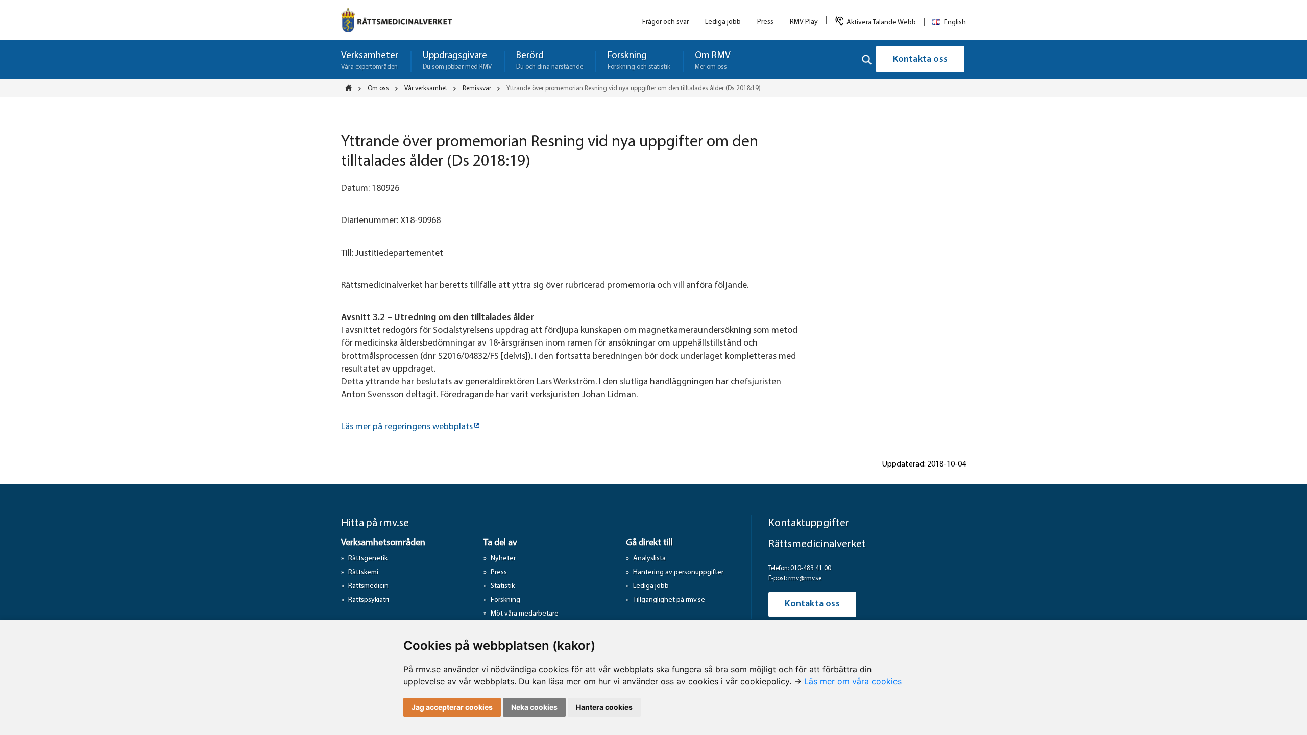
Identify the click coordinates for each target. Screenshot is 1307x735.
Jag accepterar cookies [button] (452, 707)
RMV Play (804, 22)
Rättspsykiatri (368, 600)
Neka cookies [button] (534, 707)
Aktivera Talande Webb (881, 23)
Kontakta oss (920, 59)
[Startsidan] (351, 87)
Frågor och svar (665, 22)
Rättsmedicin (368, 586)
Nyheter (503, 558)
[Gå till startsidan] (396, 20)
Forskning (505, 600)
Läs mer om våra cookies (853, 681)
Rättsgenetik (368, 558)
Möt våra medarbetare (525, 614)
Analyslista (649, 558)
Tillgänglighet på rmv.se (669, 600)
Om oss (378, 88)
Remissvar (477, 88)
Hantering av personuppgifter (678, 572)
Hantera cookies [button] (604, 707)
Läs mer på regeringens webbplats (407, 427)
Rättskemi (363, 572)
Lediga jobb (723, 22)
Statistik (503, 586)
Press (765, 22)
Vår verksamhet (425, 88)
